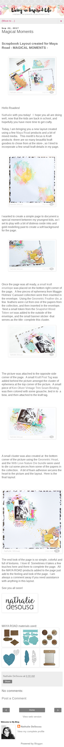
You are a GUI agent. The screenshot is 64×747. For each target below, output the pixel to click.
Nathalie (7, 115)
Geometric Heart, (48, 459)
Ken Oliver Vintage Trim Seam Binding (35, 387)
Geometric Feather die (45, 298)
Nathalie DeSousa (31, 726)
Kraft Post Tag (44, 377)
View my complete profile (30, 731)
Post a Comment (14, 698)
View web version (32, 716)
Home (32, 710)
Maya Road (23, 132)
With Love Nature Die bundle (29, 463)
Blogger (38, 743)
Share (7, 681)
